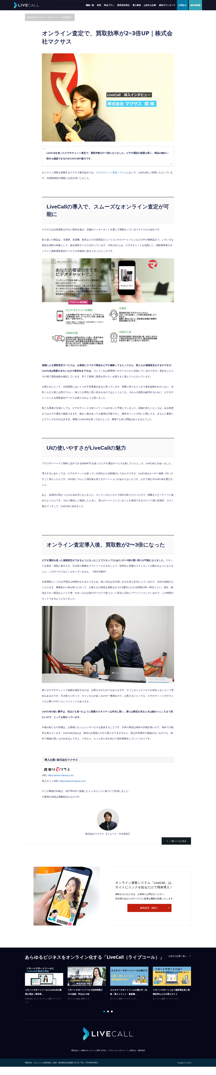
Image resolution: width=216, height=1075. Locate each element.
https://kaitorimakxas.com (73, 781)
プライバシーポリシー (117, 1050)
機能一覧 (90, 5)
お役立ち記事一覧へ (177, 956)
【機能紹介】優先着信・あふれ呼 (168, 989)
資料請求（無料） (149, 908)
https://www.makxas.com (60, 775)
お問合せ (182, 5)
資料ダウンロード (167, 5)
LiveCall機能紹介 (159, 995)
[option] (110, 983)
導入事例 (137, 5)
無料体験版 (195, 5)
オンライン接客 (31, 999)
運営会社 (74, 1050)
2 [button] (108, 1011)
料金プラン (109, 5)
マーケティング (44, 999)
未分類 (54, 999)
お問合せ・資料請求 (137, 1050)
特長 (99, 5)
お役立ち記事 (150, 5)
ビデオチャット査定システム (111, 172)
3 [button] (112, 1011)
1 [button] (104, 1011)
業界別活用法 (123, 5)
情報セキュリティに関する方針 (93, 1050)
